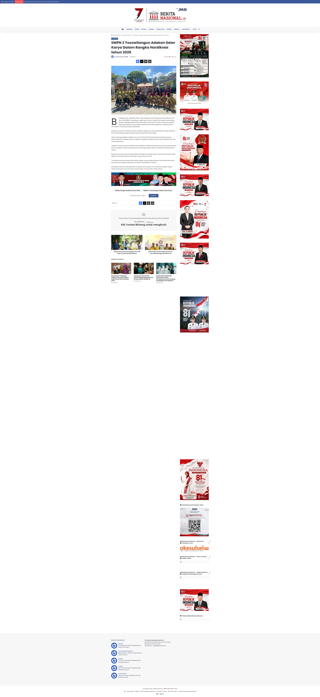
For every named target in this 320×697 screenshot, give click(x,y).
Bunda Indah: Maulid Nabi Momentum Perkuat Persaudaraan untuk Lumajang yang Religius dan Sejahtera (165, 278)
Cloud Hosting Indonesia (125, 651)
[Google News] (139, 222)
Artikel (169, 29)
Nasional (129, 29)
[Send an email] (126, 56)
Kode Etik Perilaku (172, 691)
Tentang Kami (130, 691)
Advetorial (185, 29)
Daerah (176, 29)
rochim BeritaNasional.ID (120, 56)
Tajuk (194, 29)
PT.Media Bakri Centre (171, 688)
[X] (141, 61)
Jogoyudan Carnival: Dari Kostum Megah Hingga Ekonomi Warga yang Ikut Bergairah (143, 277)
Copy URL (153, 195)
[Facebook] (137, 61)
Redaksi (137, 691)
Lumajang (123, 35)
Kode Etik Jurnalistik (161, 691)
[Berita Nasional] (160, 15)
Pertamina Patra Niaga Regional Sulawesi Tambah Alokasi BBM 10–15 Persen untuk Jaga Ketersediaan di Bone (52, 1)
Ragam (151, 29)
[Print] (149, 61)
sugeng (120, 658)
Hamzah (120, 643)
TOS (125, 691)
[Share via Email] (145, 61)
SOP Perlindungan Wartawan (147, 691)
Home (114, 35)
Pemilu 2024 (160, 29)
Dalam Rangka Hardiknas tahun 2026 (128, 190)
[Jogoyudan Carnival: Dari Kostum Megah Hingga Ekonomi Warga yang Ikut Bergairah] (144, 268)
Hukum (137, 29)
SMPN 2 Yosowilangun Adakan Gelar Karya (158, 190)
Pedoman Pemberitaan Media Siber (187, 691)
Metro (144, 29)
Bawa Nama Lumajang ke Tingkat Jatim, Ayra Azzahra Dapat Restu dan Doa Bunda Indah (120, 278)
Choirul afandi (122, 673)
